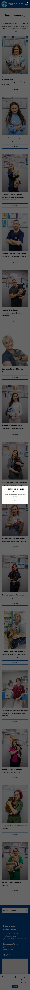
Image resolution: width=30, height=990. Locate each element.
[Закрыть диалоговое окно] (27, 2)
